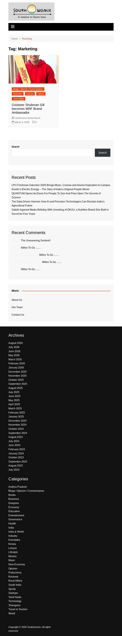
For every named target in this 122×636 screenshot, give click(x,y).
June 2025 (14, 396)
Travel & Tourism (17, 609)
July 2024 (13, 441)
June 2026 (14, 351)
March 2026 (15, 359)
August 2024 (15, 437)
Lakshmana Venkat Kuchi (27, 118)
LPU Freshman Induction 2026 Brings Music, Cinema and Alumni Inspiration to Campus (61, 185)
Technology (14, 601)
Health (12, 523)
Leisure (30, 94)
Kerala (12, 544)
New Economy (16, 564)
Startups (13, 593)
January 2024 (16, 453)
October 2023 (16, 457)
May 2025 (14, 400)
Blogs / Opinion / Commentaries (28, 89)
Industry (12, 535)
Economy (13, 507)
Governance (15, 519)
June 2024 (14, 445)
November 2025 (17, 375)
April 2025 (14, 404)
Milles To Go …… (31, 247)
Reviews (13, 576)
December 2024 (17, 420)
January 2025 (16, 416)
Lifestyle (13, 552)
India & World (16, 531)
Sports (41, 94)
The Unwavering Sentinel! (35, 240)
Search (15, 146)
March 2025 (15, 408)
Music (11, 560)
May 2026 (14, 355)
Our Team (17, 307)
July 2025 (13, 392)
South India (14, 584)
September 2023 (17, 461)
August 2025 (15, 388)
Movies (12, 556)
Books (12, 495)
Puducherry (14, 572)
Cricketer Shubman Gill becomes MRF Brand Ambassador (28, 108)
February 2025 (16, 412)
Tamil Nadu (18, 99)
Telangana (14, 605)
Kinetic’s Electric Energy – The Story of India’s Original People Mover (50, 189)
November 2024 (17, 424)
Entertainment (16, 515)
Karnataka (14, 539)
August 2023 (15, 465)
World (11, 613)
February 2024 (16, 449)
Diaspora (13, 503)
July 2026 (13, 347)
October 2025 (16, 380)
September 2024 (17, 433)
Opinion (12, 568)
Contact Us (18, 314)
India (11, 527)
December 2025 (17, 371)
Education (14, 511)
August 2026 (15, 343)
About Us (17, 300)
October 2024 (16, 429)
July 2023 (13, 469)
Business (17, 94)
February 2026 (16, 363)
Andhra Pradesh (17, 486)
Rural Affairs (15, 580)
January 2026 (16, 367)
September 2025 (17, 383)
